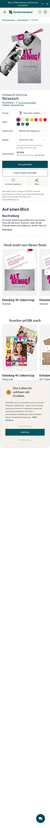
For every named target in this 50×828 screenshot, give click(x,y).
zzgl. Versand (39, 155)
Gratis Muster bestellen (25, 172)
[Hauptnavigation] (4, 12)
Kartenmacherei (8, 20)
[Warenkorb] (45, 12)
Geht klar (25, 432)
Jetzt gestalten (25, 164)
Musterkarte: (19, 102)
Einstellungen (25, 426)
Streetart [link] (34, 20)
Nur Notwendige (25, 440)
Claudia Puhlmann (17, 105)
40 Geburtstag (23, 20)
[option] (18, 119)
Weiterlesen (7, 229)
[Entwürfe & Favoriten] (39, 12)
